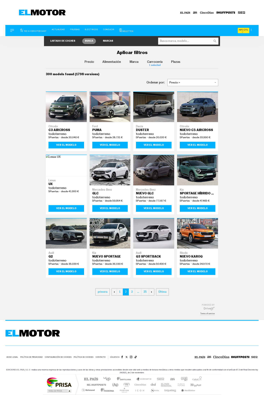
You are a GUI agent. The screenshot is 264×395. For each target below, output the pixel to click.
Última (162, 292)
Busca (89, 41)
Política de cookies (83, 357)
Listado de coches (62, 41)
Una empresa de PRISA (59, 382)
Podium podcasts (124, 390)
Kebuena (192, 384)
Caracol (196, 379)
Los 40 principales (108, 379)
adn (183, 379)
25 (145, 292)
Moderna (106, 390)
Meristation (188, 390)
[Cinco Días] (207, 12)
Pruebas (75, 30)
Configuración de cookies (58, 357)
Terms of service (207, 314)
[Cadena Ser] (241, 12)
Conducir (108, 30)
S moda (154, 390)
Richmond (89, 390)
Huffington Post (96, 384)
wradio (126, 384)
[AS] (195, 12)
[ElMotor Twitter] (127, 357)
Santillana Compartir (144, 379)
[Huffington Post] (226, 12)
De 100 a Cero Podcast (33, 31)
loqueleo (170, 390)
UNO (115, 384)
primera (102, 292)
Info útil (243, 30)
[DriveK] (209, 308)
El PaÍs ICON (139, 390)
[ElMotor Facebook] (122, 357)
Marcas (108, 41)
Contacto (101, 357)
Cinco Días (140, 384)
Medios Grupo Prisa (59, 391)
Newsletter (126, 31)
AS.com (171, 379)
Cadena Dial (153, 384)
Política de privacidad (31, 357)
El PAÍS (91, 379)
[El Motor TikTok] (136, 357)
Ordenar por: (156, 82)
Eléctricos (91, 30)
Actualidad (58, 30)
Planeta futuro (179, 384)
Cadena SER (159, 379)
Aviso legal (12, 357)
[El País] (185, 12)
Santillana (125, 379)
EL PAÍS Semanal (166, 384)
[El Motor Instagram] (131, 357)
